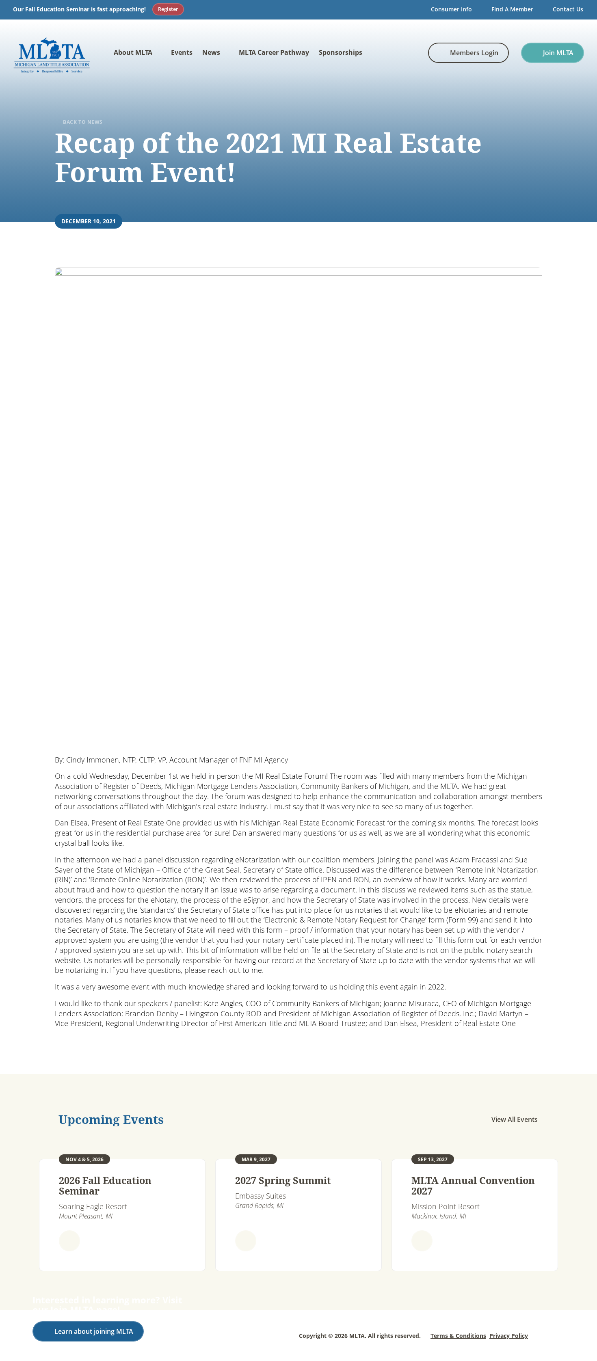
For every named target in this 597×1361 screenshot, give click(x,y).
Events (182, 52)
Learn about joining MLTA (93, 1331)
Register (168, 9)
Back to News (83, 122)
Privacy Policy (508, 1335)
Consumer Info (451, 9)
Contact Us (568, 9)
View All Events (514, 1119)
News (211, 52)
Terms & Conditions (458, 1335)
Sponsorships (340, 52)
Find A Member (512, 9)
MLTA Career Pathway (274, 52)
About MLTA (133, 52)
